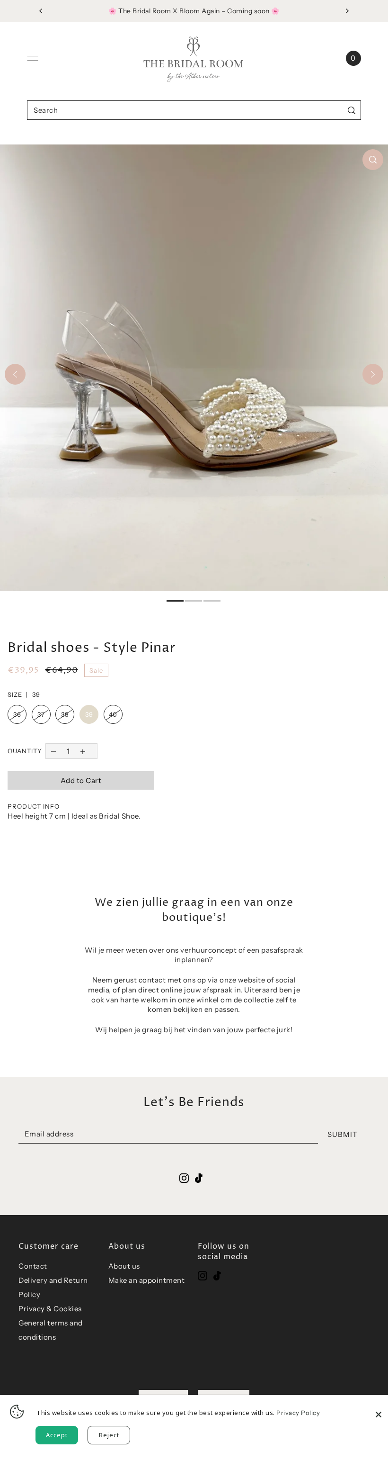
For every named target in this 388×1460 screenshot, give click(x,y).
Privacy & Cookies (50, 1308)
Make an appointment (146, 1280)
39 (89, 714)
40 (113, 714)
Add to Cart (81, 780)
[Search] (352, 110)
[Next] (372, 374)
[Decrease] (53, 751)
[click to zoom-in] (372, 159)
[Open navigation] (32, 58)
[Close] (378, 1409)
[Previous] (15, 374)
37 (40, 714)
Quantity (25, 751)
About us (124, 1266)
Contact (32, 1266)
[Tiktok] (217, 1275)
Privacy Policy (298, 1412)
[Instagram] (202, 1275)
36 (17, 714)
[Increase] (83, 751)
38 (65, 714)
